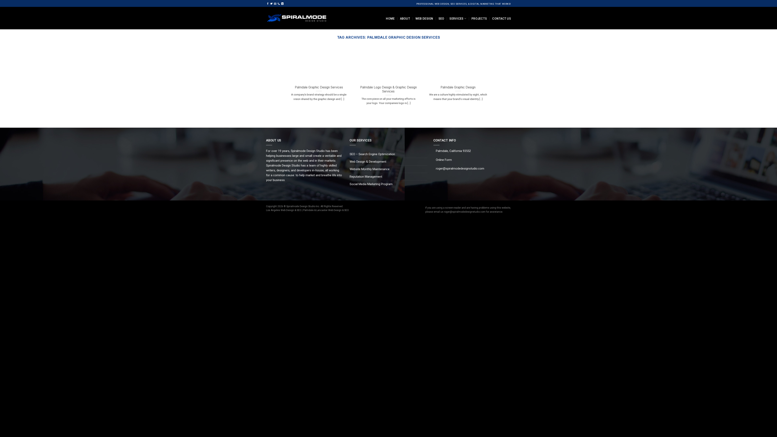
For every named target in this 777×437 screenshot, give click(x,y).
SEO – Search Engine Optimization (372, 154)
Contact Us (501, 18)
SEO (441, 18)
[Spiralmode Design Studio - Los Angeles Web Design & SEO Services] (296, 18)
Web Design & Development (368, 161)
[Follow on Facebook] (268, 4)
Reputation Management (366, 176)
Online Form (444, 160)
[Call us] (279, 4)
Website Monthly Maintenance (370, 169)
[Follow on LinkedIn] (282, 4)
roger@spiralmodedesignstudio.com (460, 168)
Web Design (424, 18)
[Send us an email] (275, 4)
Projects (479, 18)
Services (456, 18)
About (405, 18)
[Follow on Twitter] (271, 4)
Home (390, 18)
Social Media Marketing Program (371, 184)
